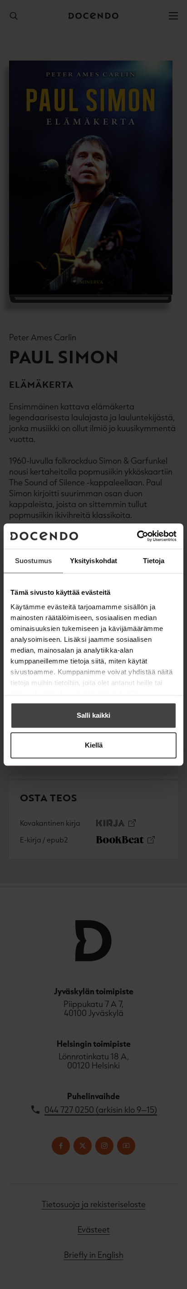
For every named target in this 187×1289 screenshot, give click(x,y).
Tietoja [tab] (154, 561)
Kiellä (94, 745)
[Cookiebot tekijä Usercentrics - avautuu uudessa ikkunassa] (137, 536)
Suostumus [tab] (33, 561)
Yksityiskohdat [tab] (93, 561)
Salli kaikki (93, 715)
